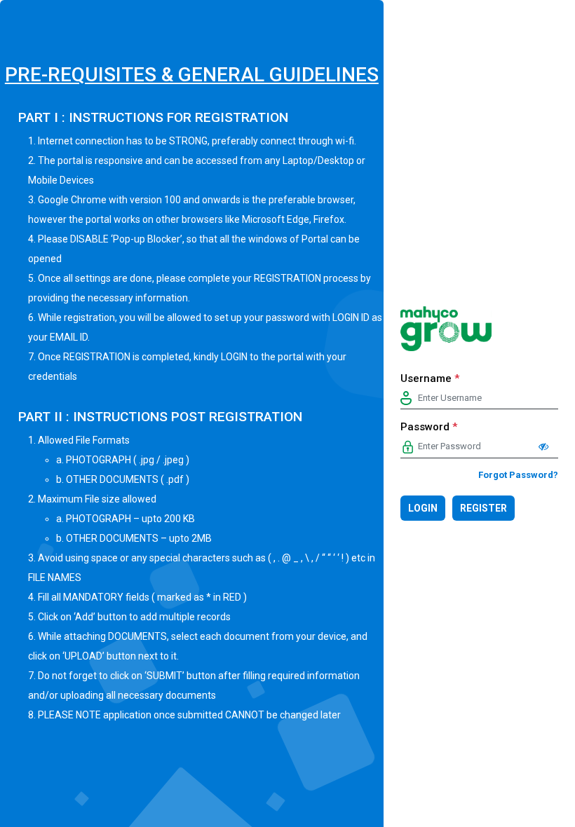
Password (428, 427)
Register (483, 508)
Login (423, 508)
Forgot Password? (518, 475)
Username (429, 378)
